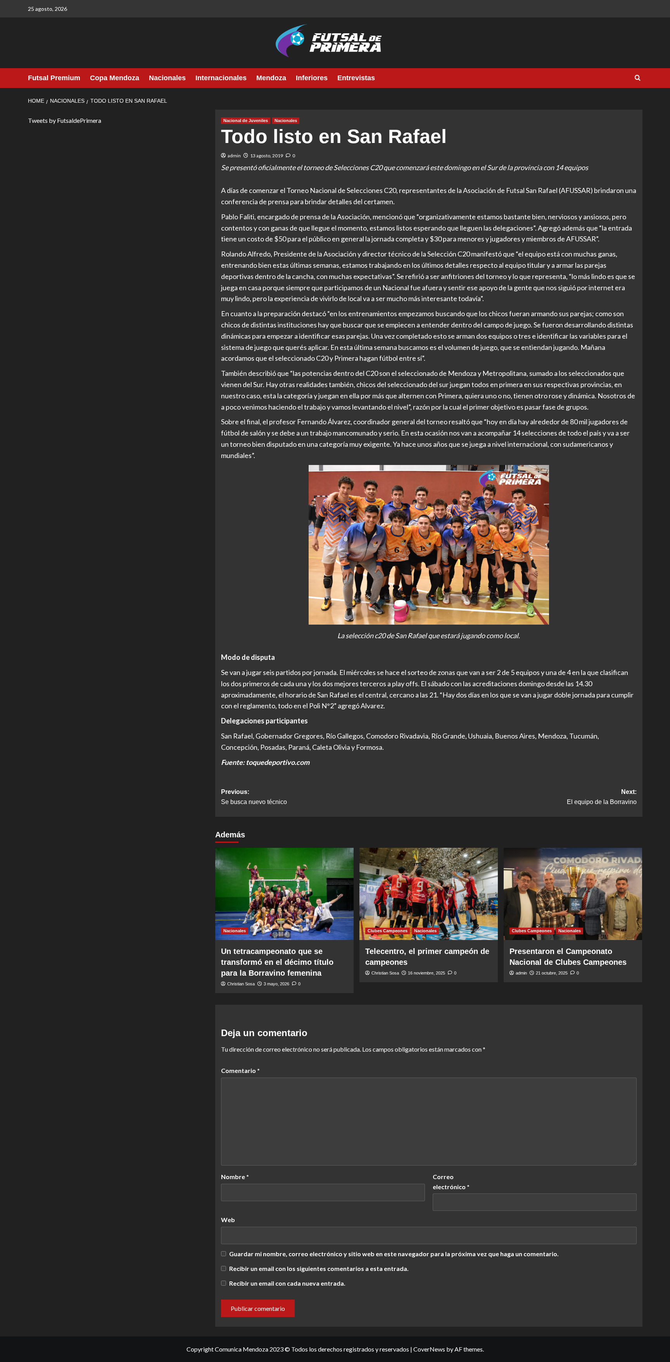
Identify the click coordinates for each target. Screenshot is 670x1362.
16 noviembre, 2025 (426, 973)
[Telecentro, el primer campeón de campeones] (428, 894)
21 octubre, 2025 (552, 973)
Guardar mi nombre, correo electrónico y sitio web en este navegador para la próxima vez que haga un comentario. (394, 1253)
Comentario (240, 1070)
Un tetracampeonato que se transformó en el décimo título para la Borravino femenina (277, 962)
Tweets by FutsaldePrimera (64, 120)
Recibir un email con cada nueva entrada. (287, 1283)
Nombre (235, 1176)
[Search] (637, 78)
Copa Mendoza (114, 78)
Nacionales (167, 78)
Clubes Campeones (388, 930)
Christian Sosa (241, 983)
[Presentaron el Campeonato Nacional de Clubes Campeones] (573, 894)
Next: (602, 797)
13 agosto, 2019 (266, 155)
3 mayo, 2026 (276, 983)
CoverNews (429, 1349)
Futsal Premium (54, 78)
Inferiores (312, 78)
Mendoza (271, 78)
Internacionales (221, 78)
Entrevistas (356, 78)
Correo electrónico (451, 1181)
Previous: (254, 797)
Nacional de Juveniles (245, 120)
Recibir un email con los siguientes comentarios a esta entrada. (319, 1268)
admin (234, 155)
